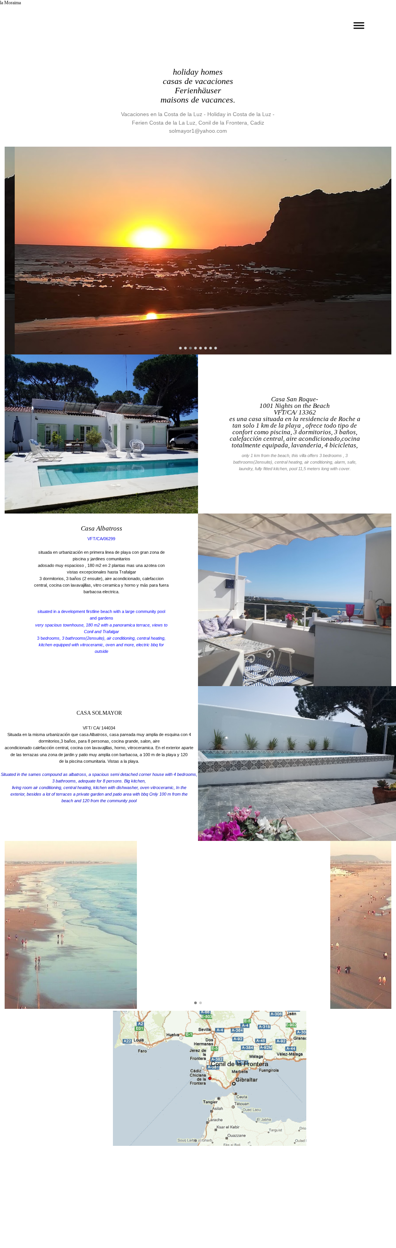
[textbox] (101, 611)
